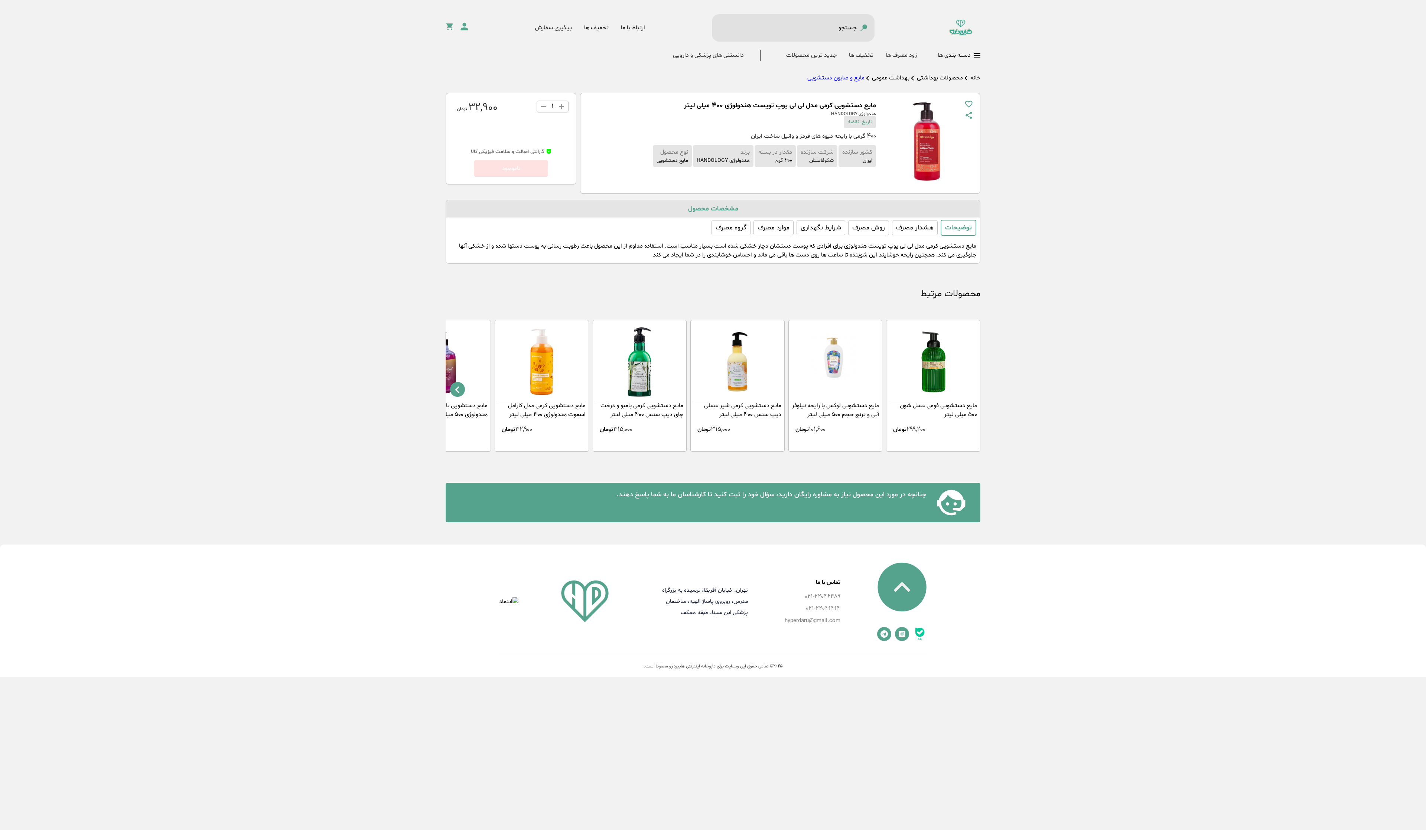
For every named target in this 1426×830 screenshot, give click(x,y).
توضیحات (958, 227)
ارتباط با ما (633, 28)
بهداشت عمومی (890, 78)
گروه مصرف (731, 227)
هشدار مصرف (915, 227)
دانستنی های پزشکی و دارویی (708, 55)
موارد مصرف (773, 227)
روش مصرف (868, 227)
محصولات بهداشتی (940, 78)
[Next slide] (457, 389)
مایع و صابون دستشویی (836, 78)
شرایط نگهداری (821, 227)
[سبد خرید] (449, 28)
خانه (975, 78)
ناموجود (511, 168)
